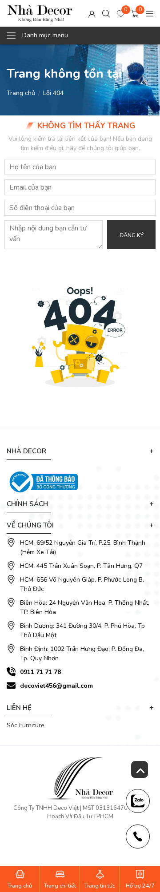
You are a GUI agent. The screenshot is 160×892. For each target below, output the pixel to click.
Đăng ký (132, 235)
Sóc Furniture (25, 725)
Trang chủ (21, 93)
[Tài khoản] (92, 13)
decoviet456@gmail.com (56, 686)
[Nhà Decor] (40, 13)
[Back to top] (139, 769)
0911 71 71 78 (40, 672)
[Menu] (150, 13)
